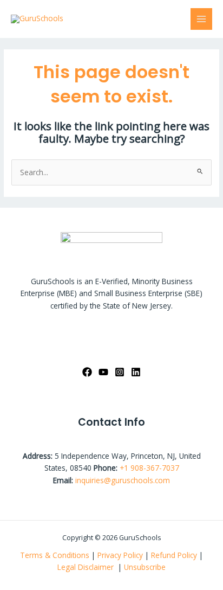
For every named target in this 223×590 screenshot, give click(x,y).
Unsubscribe (145, 567)
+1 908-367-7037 (149, 468)
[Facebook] (87, 372)
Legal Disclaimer (86, 567)
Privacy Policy (120, 555)
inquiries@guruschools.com (122, 480)
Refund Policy (175, 555)
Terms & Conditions (54, 555)
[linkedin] (136, 372)
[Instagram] (119, 372)
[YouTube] (103, 372)
